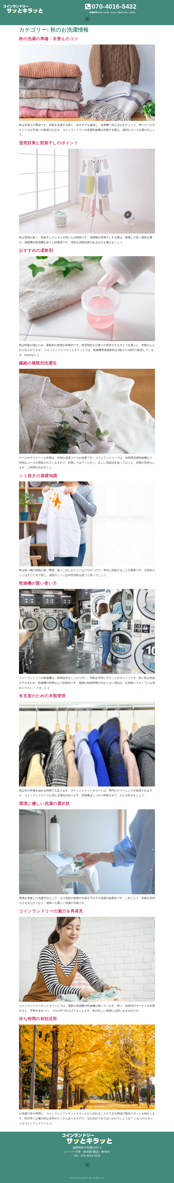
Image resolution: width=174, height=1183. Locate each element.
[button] (87, 19)
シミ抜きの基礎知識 (38, 475)
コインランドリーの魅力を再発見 (51, 911)
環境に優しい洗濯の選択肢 (44, 803)
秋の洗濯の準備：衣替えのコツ (48, 38)
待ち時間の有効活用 (38, 1018)
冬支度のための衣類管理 (42, 695)
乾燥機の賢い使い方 (38, 583)
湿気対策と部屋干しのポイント (49, 142)
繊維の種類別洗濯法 (38, 363)
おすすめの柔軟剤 (36, 250)
